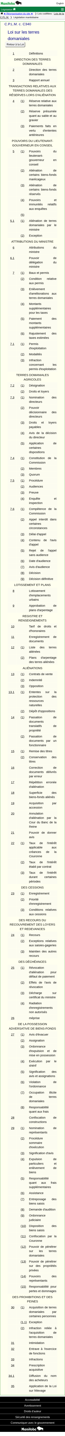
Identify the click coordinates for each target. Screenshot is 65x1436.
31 (12, 1343)
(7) (22, 567)
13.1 (11, 692)
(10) (23, 1226)
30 (12, 1307)
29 (12, 1128)
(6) (22, 333)
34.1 (11, 1376)
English (60, 3)
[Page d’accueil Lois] (2, 13)
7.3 (12, 397)
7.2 (12, 385)
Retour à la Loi (15, 44)
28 (12, 1117)
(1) (22, 101)
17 (12, 782)
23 (12, 893)
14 (12, 717)
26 (12, 1018)
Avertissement (32, 1405)
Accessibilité (32, 1399)
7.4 (12, 458)
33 (12, 1359)
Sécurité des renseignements (32, 1417)
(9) (22, 579)
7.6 (12, 509)
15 (12, 751)
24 (12, 935)
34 (12, 1365)
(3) (22, 126)
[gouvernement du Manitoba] (11, 4)
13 (12, 674)
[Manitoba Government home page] (32, 1429)
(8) (22, 573)
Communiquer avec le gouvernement (32, 1422)
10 (12, 626)
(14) (23, 1276)
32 (12, 1349)
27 (12, 1034)
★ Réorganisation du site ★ (18, 13)
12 (12, 647)
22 (12, 843)
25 (12, 967)
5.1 (12, 220)
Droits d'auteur (32, 1411)
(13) (23, 1261)
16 (12, 767)
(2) (22, 111)
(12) (23, 1246)
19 (12, 803)
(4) (22, 200)
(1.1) (24, 1322)
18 (12, 792)
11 (12, 637)
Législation (7, 9)
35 (12, 1386)
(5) (22, 215)
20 (12, 813)
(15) (23, 1286)
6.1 (12, 258)
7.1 (12, 344)
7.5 (12, 480)
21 (12, 832)
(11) (23, 1236)
